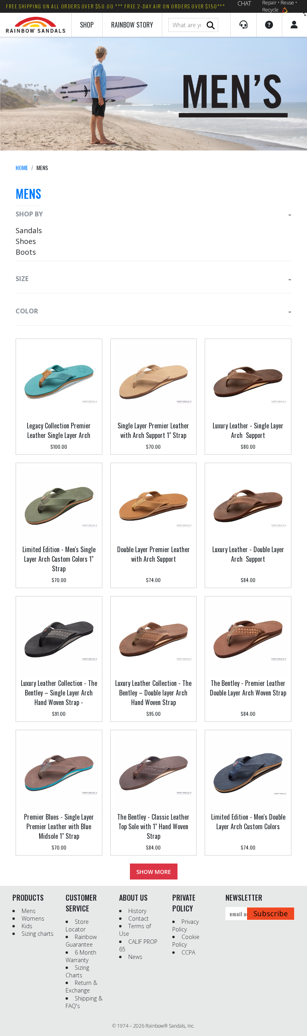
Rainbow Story (132, 25)
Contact (138, 918)
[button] (243, 25)
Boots (26, 252)
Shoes (26, 241)
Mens (29, 911)
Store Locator (77, 925)
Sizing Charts (77, 971)
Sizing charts (38, 933)
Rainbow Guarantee (81, 940)
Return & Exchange (81, 986)
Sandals (29, 230)
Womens (33, 918)
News (135, 957)
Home (22, 167)
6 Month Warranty (81, 956)
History (137, 911)
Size (22, 278)
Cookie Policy (185, 940)
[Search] (210, 25)
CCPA (188, 952)
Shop (87, 25)
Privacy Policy (185, 925)
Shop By (29, 214)
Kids (27, 926)
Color (27, 311)
